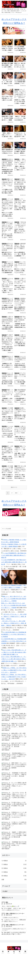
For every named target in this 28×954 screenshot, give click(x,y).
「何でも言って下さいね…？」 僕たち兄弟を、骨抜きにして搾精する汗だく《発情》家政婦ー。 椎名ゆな (13, 623)
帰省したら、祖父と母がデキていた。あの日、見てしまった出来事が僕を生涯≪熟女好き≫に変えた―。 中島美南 (13, 605)
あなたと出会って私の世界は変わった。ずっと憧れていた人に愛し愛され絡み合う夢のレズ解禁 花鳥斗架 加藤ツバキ (13, 659)
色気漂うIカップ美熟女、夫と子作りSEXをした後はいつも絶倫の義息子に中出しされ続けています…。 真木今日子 (14, 677)
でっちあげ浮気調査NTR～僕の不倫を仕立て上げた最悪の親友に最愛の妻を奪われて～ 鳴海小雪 (13, 562)
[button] (25, 529)
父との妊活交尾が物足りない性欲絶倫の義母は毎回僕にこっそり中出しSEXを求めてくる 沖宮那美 (13, 641)
